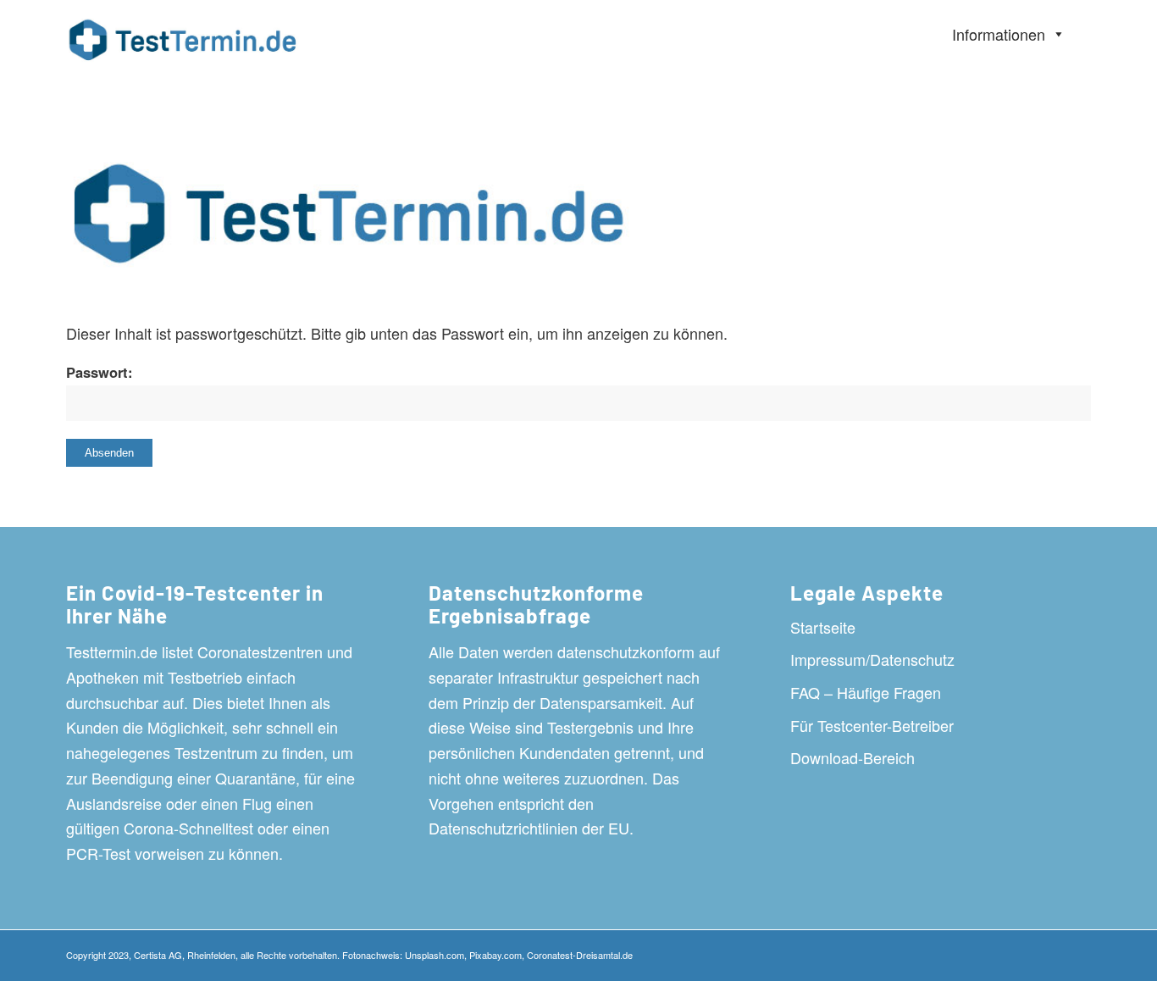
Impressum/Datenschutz (872, 659)
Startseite (822, 627)
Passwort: (99, 372)
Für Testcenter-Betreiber (872, 725)
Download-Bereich (852, 757)
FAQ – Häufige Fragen (865, 692)
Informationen (998, 34)
